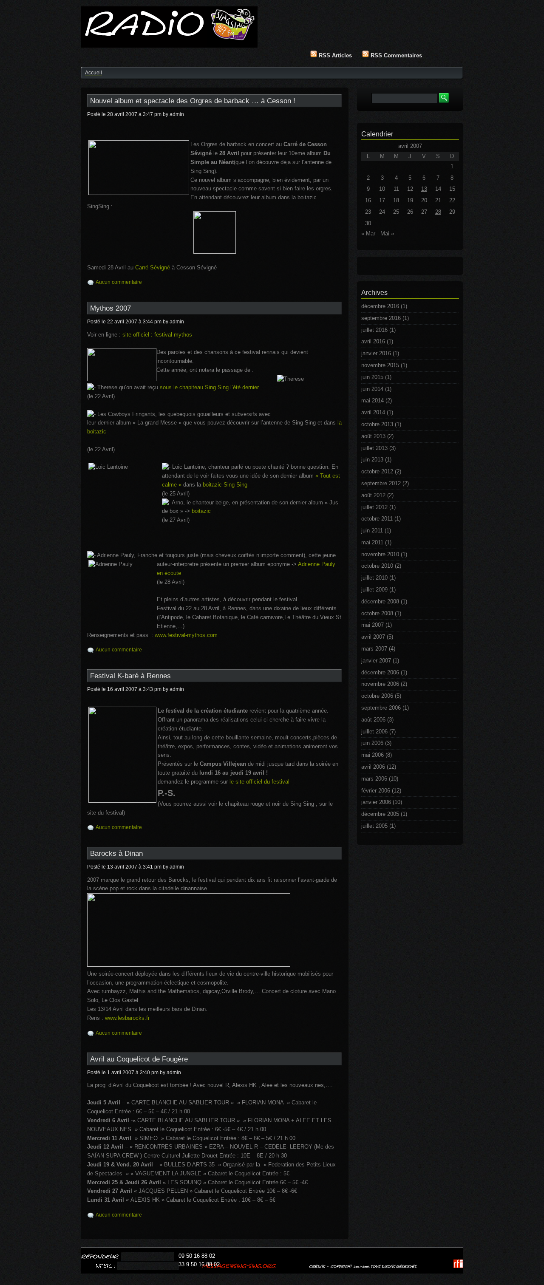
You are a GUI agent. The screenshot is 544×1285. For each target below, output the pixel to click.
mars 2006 (374, 779)
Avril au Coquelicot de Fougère (139, 1059)
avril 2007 (373, 637)
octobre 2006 (377, 696)
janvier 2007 (376, 660)
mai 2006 (372, 755)
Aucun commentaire (119, 282)
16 (368, 200)
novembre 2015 (380, 365)
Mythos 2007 (110, 308)
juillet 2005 (374, 826)
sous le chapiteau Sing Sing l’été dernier (209, 387)
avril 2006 (373, 767)
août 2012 (373, 495)
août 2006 (373, 719)
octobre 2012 (377, 471)
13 (424, 189)
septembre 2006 (381, 708)
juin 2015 (372, 377)
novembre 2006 (380, 684)
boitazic (201, 511)
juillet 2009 (374, 589)
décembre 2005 (380, 814)
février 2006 (375, 790)
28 (438, 212)
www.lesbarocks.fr (127, 1018)
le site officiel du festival (259, 781)
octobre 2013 (377, 424)
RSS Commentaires (395, 55)
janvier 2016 (376, 353)
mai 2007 (372, 625)
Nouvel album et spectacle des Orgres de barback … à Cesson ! (192, 101)
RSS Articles (334, 55)
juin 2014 (372, 389)
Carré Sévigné (152, 267)
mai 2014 (372, 400)
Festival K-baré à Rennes (130, 676)
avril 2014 (373, 412)
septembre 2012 (381, 483)
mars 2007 (374, 648)
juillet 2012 (374, 507)
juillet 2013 (374, 448)
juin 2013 (372, 459)
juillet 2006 (374, 731)
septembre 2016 (381, 318)
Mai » (387, 233)
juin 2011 (372, 530)
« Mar (368, 233)
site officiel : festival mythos (157, 334)
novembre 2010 (380, 554)
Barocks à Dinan (116, 853)
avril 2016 (373, 341)
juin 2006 (372, 743)
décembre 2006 (380, 672)
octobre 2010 (377, 566)
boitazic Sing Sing (225, 484)
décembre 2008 (380, 601)
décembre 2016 (380, 306)
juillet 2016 (374, 330)
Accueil (93, 73)
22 (452, 200)
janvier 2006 (376, 802)
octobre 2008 (377, 613)
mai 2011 (372, 542)
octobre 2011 (377, 518)
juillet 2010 (374, 578)
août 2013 (373, 436)
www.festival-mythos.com (186, 635)
